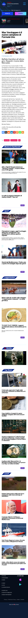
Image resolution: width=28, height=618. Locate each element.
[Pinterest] (14, 132)
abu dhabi (7, 140)
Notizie (6, 10)
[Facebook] (3, 132)
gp (19, 140)
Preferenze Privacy (12, 599)
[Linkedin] (11, 132)
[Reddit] (8, 132)
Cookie (18, 599)
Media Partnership (6, 594)
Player (4, 575)
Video (3, 583)
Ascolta (7, 13)
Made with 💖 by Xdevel (14, 604)
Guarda (20, 13)
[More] (22, 132)
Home (3, 10)
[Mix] (17, 132)
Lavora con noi (6, 587)
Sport (10, 10)
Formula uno (14, 140)
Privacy (5, 599)
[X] (6, 132)
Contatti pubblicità (7, 592)
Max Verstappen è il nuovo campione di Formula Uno (12, 35)
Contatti (22, 599)
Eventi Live (4, 590)
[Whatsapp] (20, 132)
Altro (22, 205)
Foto (3, 585)
